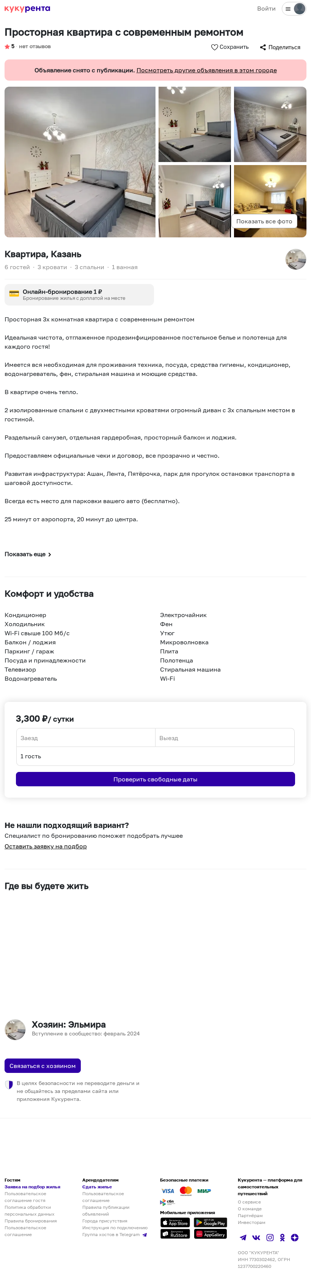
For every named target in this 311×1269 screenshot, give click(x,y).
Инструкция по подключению (115, 1227)
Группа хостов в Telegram (111, 1234)
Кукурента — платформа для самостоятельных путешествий (270, 1186)
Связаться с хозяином (42, 1065)
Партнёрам (250, 1215)
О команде (250, 1208)
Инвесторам (251, 1222)
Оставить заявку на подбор (46, 846)
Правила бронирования (31, 1221)
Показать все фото (264, 221)
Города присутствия (104, 1221)
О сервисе (249, 1202)
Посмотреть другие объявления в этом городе (207, 70)
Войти (266, 8)
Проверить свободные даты (155, 779)
